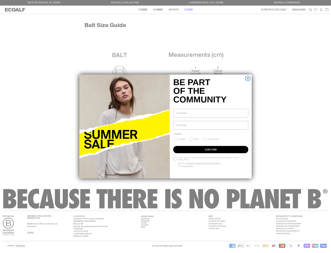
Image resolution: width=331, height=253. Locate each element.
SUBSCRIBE (211, 149)
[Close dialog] (247, 78)
